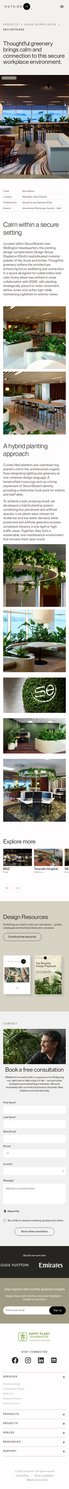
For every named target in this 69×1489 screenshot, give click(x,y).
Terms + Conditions (43, 1475)
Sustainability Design (13, 1389)
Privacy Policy (22, 1475)
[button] (7, 888)
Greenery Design (11, 1384)
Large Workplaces (40, 24)
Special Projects (11, 1403)
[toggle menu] (62, 6)
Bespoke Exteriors (12, 1398)
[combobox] (34, 1171)
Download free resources (22, 936)
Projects (11, 24)
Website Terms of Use (37, 1480)
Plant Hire (8, 1394)
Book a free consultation (34, 1231)
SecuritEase (13, 29)
